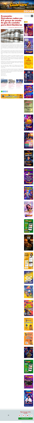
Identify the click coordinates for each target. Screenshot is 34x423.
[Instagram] (31, 11)
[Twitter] (27, 11)
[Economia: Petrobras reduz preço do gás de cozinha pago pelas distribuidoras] (4, 81)
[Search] (32, 16)
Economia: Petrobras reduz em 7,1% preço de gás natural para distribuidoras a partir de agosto (12, 85)
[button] (5, 11)
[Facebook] (25, 11)
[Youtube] (29, 11)
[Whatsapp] (33, 11)
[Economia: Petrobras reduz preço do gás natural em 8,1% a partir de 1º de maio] (19, 81)
